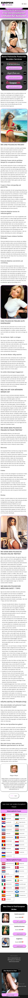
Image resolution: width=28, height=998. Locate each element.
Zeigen (16, 795)
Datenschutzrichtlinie (14, 961)
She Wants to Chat (10, 971)
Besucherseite (14, 68)
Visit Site (19, 921)
